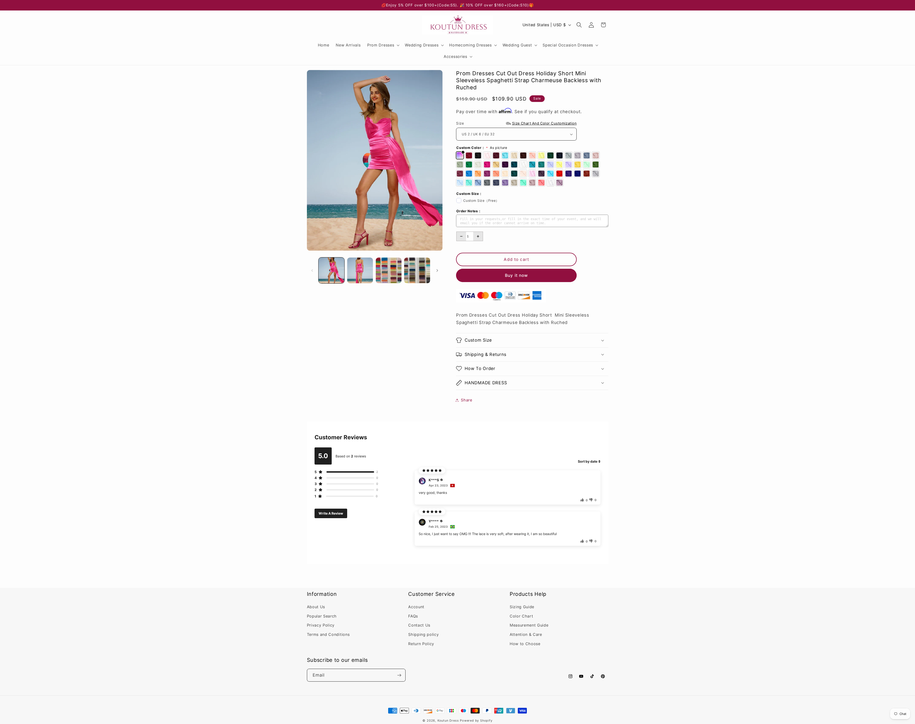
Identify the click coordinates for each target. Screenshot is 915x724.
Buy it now (516, 275)
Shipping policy (423, 634)
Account (416, 606)
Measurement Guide (529, 625)
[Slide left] (312, 270)
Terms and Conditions (328, 634)
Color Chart (521, 616)
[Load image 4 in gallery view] (417, 270)
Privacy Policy (321, 625)
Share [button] (466, 400)
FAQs (413, 616)
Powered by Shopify (476, 720)
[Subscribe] (399, 675)
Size (516, 123)
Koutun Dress (448, 720)
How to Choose (525, 643)
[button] (383, 45)
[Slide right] (437, 270)
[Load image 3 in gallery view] (389, 270)
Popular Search (322, 616)
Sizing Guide (522, 606)
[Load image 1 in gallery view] (331, 270)
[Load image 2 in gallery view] (360, 270)
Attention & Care (526, 634)
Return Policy (421, 643)
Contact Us (419, 625)
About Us (316, 606)
